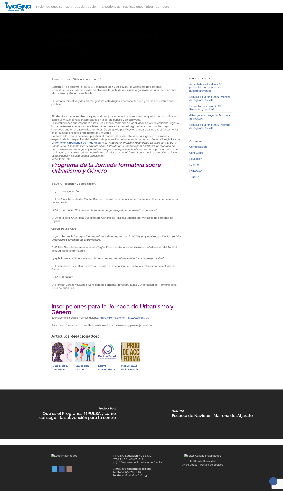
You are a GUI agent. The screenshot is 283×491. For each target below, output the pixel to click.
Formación (109, 49)
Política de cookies (211, 464)
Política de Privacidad (203, 461)
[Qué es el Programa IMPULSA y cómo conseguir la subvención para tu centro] (71, 414)
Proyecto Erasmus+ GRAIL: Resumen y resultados (205, 108)
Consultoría (196, 152)
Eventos (194, 165)
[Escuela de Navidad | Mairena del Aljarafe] (212, 414)
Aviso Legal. (189, 464)
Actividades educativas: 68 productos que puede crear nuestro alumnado (206, 87)
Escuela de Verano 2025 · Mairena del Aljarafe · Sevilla (209, 126)
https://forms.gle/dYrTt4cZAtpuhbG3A (124, 317)
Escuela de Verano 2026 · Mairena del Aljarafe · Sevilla (209, 98)
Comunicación (198, 146)
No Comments (218, 43)
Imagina (60, 49)
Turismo (194, 177)
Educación (195, 158)
